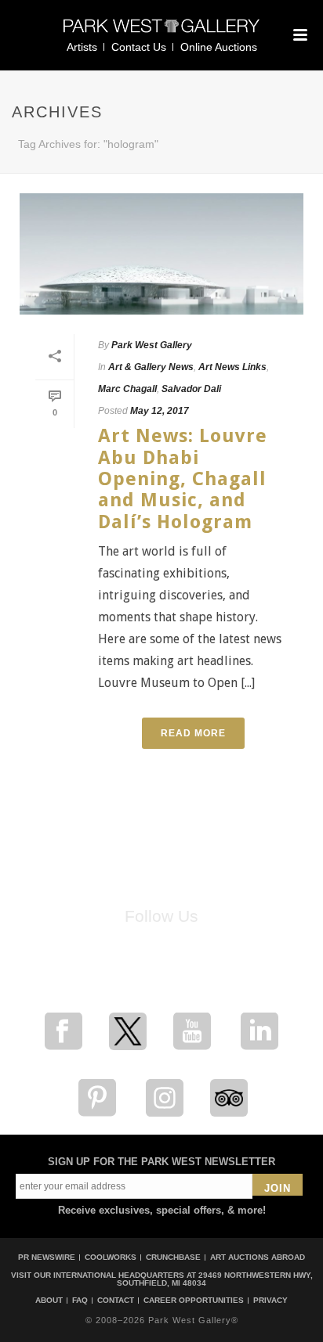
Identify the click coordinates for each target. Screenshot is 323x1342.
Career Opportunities (193, 1300)
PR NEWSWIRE (46, 1257)
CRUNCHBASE (173, 1257)
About (49, 1300)
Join (277, 1188)
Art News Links (232, 367)
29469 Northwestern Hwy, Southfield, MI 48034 (215, 1279)
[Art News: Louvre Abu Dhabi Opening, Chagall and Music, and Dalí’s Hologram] (161, 254)
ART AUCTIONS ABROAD (257, 1257)
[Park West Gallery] (161, 32)
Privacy (270, 1300)
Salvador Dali (191, 388)
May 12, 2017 (159, 410)
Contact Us (138, 47)
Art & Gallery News (151, 367)
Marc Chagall (127, 388)
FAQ (80, 1300)
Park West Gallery (151, 345)
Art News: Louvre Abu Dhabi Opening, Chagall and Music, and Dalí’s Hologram (182, 478)
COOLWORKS (110, 1257)
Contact (115, 1300)
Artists (82, 47)
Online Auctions (218, 47)
